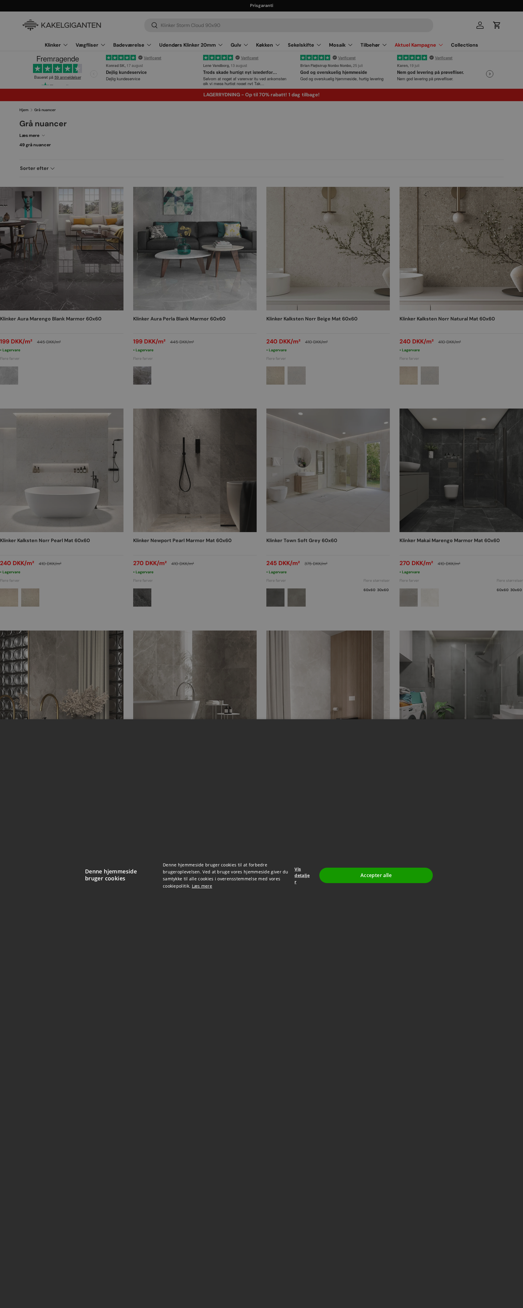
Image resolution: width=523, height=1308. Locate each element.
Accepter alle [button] (376, 875)
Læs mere (202, 886)
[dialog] (261, 654)
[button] (302, 875)
